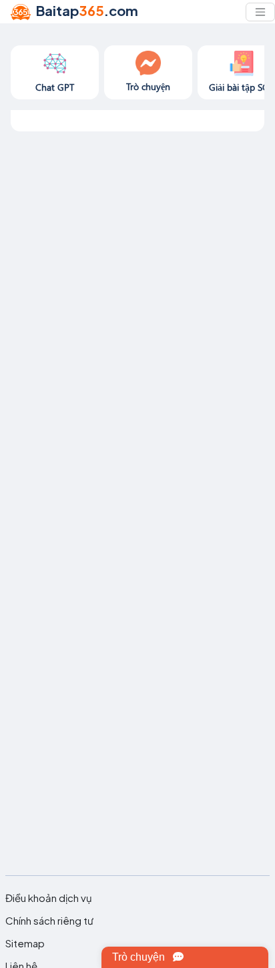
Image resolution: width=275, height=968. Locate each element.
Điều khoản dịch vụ (48, 898)
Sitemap (25, 943)
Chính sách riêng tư (49, 921)
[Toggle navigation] (260, 12)
